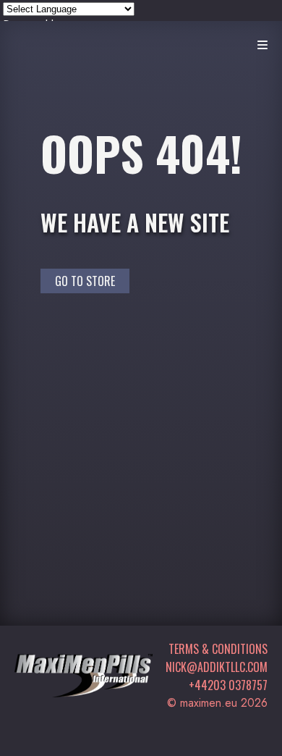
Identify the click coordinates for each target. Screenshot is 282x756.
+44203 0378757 (228, 685)
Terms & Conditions (218, 649)
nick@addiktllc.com (217, 667)
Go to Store (85, 281)
